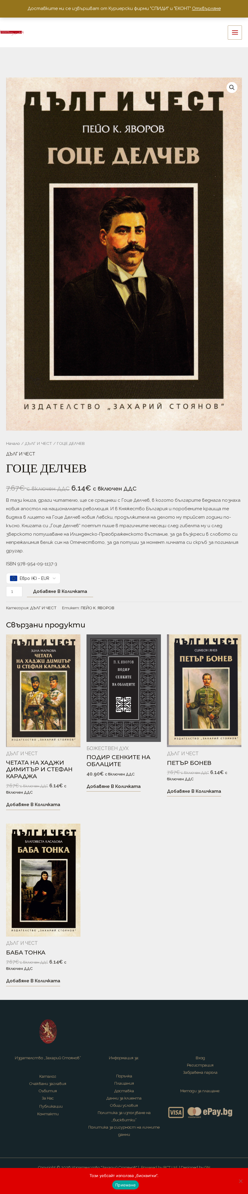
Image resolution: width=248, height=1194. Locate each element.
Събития (48, 1091)
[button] (232, 87)
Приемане (125, 1184)
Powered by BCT (156, 1167)
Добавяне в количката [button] (33, 804)
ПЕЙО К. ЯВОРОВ (97, 607)
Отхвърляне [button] (206, 8)
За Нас (48, 1098)
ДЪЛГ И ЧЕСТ (38, 443)
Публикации (51, 1106)
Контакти (48, 1114)
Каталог (47, 1076)
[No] (240, 1181)
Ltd (174, 1167)
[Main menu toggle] (235, 32)
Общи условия (124, 1105)
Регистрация (200, 1065)
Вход (200, 1058)
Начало (13, 443)
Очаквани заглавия (47, 1083)
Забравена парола (200, 1072)
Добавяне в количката (60, 591)
